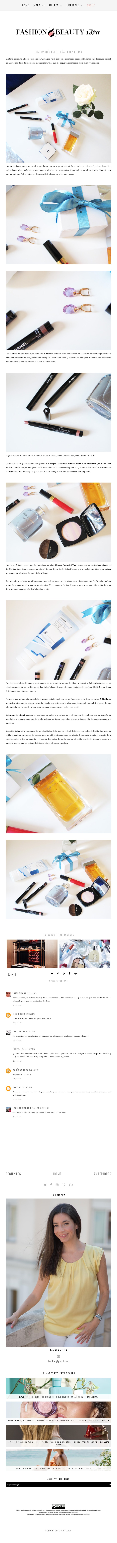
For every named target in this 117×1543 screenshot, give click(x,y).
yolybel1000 (20, 993)
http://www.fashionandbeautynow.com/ (67, 1512)
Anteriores (102, 1173)
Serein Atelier (63, 1530)
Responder (17, 1005)
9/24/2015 (31, 1031)
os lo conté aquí (71, 707)
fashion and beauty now (39, 1510)
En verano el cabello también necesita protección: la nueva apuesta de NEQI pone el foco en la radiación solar (58, 1443)
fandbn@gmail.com (58, 1361)
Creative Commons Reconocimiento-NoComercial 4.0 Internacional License (78, 1510)
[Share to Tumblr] (69, 974)
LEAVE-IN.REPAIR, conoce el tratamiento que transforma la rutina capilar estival (58, 1397)
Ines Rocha (19, 1013)
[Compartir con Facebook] (58, 974)
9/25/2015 (27, 1087)
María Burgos (20, 1069)
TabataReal (19, 1031)
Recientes (13, 1173)
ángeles (17, 1087)
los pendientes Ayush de (95, 166)
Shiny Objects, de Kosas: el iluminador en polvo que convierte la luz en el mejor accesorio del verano (58, 1421)
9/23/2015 (32, 993)
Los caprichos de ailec (26, 1108)
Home (57, 1173)
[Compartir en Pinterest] (64, 974)
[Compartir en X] (52, 974)
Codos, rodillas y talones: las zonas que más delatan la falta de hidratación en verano (58, 1468)
